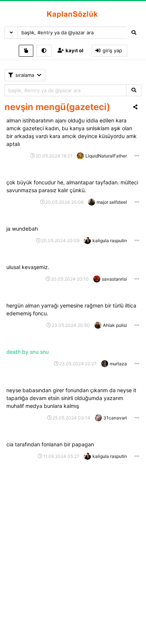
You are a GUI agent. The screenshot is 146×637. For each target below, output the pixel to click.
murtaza (118, 363)
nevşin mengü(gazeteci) (57, 107)
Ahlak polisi (115, 325)
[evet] (134, 90)
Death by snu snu (28, 352)
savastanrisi (114, 279)
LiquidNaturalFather (106, 156)
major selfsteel (112, 202)
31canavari (115, 418)
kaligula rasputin (109, 240)
